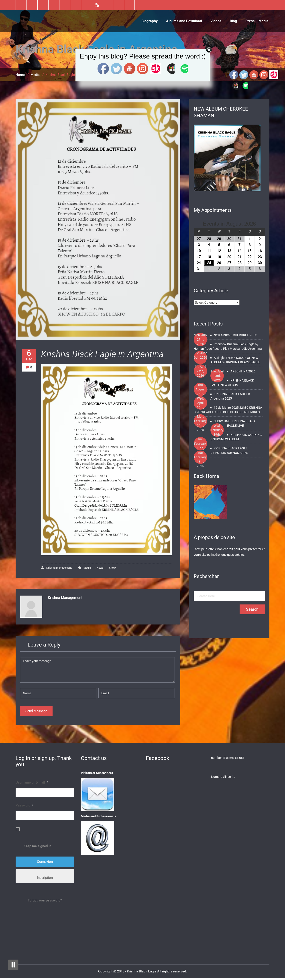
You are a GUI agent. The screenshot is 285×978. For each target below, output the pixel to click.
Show (112, 567)
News (100, 567)
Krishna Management (59, 567)
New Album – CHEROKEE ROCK (236, 335)
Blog (233, 21)
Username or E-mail (32, 782)
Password (24, 805)
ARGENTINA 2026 (242, 371)
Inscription (45, 878)
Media (87, 567)
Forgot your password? (45, 900)
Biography (149, 21)
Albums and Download (184, 21)
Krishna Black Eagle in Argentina (102, 354)
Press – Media (257, 21)
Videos (215, 21)
